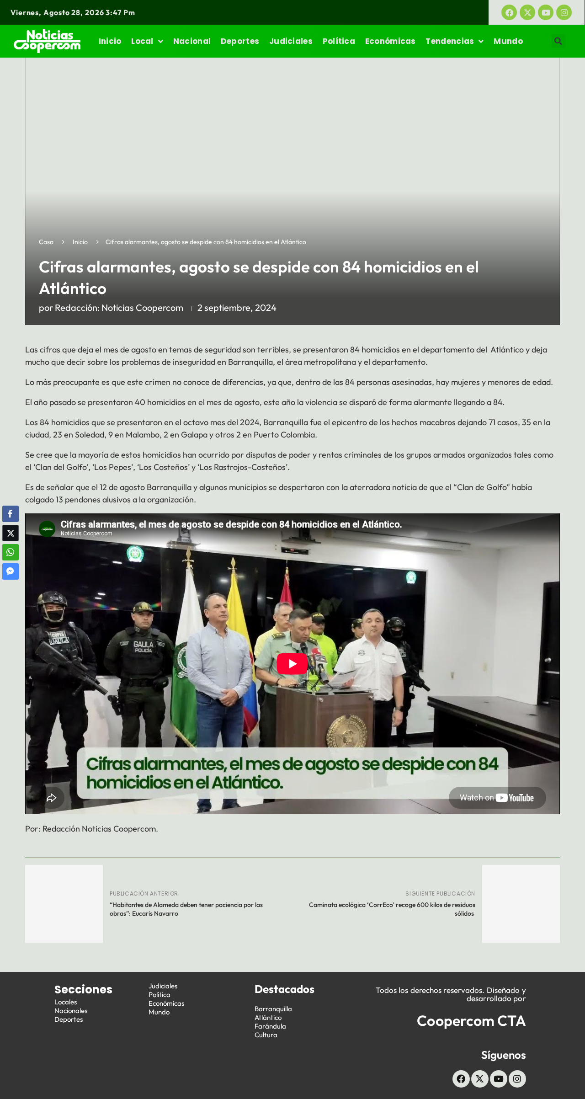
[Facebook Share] (10, 514)
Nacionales (70, 1010)
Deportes (240, 41)
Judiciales (291, 41)
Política (339, 41)
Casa (46, 242)
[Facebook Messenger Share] (10, 571)
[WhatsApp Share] (10, 552)
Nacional (192, 41)
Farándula (270, 1026)
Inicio (110, 41)
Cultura (266, 1034)
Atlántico (268, 1017)
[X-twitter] (527, 12)
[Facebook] (509, 12)
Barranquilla (273, 1008)
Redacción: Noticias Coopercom (119, 307)
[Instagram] (564, 12)
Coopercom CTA (471, 1020)
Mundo (508, 41)
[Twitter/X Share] (10, 533)
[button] (558, 41)
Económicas (390, 41)
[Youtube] (545, 12)
